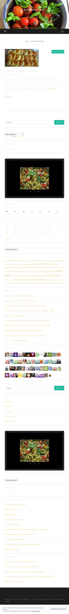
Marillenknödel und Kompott (14, 519)
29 (41, 233)
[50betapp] (37, 354)
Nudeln (52, 267)
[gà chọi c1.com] (37, 368)
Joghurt (22, 264)
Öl (62, 283)
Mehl (29, 267)
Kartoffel (29, 264)
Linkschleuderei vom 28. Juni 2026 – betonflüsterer (20, 310)
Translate (19, 136)
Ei (32, 260)
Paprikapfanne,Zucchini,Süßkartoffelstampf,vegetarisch (22, 544)
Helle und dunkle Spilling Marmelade (24, 296)
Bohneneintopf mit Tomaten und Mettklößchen (19, 534)
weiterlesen (52, 89)
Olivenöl (59, 267)
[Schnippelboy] (41, 361)
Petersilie (49, 271)
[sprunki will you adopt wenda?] (20, 354)
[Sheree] (33, 368)
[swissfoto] (20, 368)
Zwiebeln (55, 283)
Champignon (20, 261)
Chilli (28, 260)
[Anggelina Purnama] (15, 354)
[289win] (50, 368)
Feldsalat (45, 260)
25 (7, 233)
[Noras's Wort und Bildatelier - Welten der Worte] (59, 361)
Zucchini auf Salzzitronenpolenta (15, 539)
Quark (14, 276)
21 (32, 228)
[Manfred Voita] (7, 368)
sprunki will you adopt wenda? (14, 320)
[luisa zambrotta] (33, 375)
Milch (36, 267)
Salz (54, 275)
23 (49, 228)
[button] (30, 191)
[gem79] (50, 361)
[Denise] (54, 354)
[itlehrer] (24, 354)
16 (49, 224)
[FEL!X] (7, 354)
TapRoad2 (8, 296)
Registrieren (8, 401)
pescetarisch (38, 271)
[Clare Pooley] (50, 354)
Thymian (10, 280)
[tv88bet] (33, 361)
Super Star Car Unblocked (13, 305)
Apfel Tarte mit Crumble (12, 524)
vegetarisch (37, 279)
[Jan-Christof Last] (50, 375)
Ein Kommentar (23, 74)
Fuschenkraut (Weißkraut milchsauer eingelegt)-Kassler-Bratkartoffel (26, 529)
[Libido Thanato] (54, 361)
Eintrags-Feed (9, 411)
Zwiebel (46, 283)
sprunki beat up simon (11, 335)
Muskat (45, 267)
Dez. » (11, 238)
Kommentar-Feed (10, 416)
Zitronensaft (13, 283)
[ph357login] (59, 368)
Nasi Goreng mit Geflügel (46, 310)
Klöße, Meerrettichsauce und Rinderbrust (38, 325)
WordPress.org (9, 421)
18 (7, 228)
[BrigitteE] (46, 375)
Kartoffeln (42, 264)
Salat (44, 276)
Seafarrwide (8, 315)
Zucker (34, 283)
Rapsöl (20, 276)
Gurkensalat (14, 264)
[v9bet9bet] (33, 354)
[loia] (11, 368)
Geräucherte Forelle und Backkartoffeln (37, 320)
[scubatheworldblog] (41, 354)
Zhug (57, 280)
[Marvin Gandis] (46, 354)
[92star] (28, 361)
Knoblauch (11, 267)
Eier (38, 261)
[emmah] (11, 361)
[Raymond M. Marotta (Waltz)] (15, 368)
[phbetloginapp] (15, 361)
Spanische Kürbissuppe (12, 549)
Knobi (54, 264)
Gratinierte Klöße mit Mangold (21, 71)
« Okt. (7, 238)
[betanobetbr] (46, 361)
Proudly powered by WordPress (17, 599)
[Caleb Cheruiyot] (37, 375)
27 (24, 233)
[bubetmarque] (54, 368)
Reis (27, 276)
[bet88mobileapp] (46, 368)
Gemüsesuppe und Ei (11, 509)
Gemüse (52, 261)
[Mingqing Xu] (59, 354)
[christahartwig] (15, 375)
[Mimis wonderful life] (41, 368)
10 (57, 220)
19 (15, 228)
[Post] (20, 361)
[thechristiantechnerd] (24, 361)
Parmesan (28, 271)
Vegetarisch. (49, 280)
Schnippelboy (34, 10)
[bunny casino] (41, 375)
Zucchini (23, 283)
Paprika (19, 271)
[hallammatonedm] (28, 368)
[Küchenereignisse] (20, 375)
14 (32, 224)
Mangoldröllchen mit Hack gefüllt (15, 504)
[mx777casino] (24, 375)
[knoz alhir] (28, 354)
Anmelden (8, 406)
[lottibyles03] (28, 375)
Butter (10, 260)
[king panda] (11, 354)
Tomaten (21, 279)
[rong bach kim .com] (7, 361)
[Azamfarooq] (24, 368)
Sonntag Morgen (19, 315)
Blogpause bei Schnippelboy (20, 340)
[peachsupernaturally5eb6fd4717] (7, 375)
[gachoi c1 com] (11, 375)
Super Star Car (9, 301)
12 (15, 224)
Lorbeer (21, 267)
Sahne (34, 276)
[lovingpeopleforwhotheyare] (37, 361)
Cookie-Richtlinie (36, 611)
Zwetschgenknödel (11, 514)
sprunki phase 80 (10, 330)
